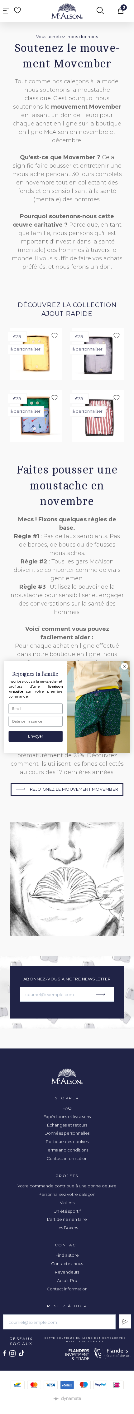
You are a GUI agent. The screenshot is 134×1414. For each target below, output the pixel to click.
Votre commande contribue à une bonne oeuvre (67, 1185)
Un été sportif (67, 1211)
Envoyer (35, 736)
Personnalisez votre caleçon (67, 1194)
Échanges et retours (67, 1124)
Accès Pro (67, 1280)
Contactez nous (67, 1263)
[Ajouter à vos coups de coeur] (54, 335)
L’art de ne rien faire (67, 1219)
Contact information (67, 1158)
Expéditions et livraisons (67, 1116)
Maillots (67, 1202)
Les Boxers (67, 1227)
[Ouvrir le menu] (6, 11)
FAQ (67, 1108)
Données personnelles (67, 1133)
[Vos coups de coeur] (17, 10)
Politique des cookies (67, 1141)
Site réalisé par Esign (67, 1399)
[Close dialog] (124, 666)
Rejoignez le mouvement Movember (74, 789)
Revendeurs (67, 1271)
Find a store (67, 1255)
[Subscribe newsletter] (125, 1321)
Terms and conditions (67, 1149)
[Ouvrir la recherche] (100, 11)
